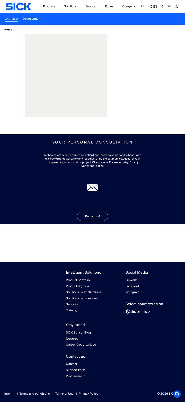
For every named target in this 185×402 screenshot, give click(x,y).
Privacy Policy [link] (88, 393)
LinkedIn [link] (131, 280)
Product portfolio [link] (78, 280)
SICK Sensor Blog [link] (78, 332)
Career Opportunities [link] (81, 345)
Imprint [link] (9, 393)
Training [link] (71, 310)
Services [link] (72, 304)
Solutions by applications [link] (83, 292)
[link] (18, 6)
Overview (11, 18)
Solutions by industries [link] (82, 298)
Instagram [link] (133, 292)
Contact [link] (71, 364)
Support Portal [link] (76, 370)
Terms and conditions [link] (35, 393)
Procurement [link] (75, 376)
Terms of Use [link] (64, 393)
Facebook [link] (133, 286)
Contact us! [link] (92, 216)
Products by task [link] (77, 286)
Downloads (30, 18)
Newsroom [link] (73, 339)
